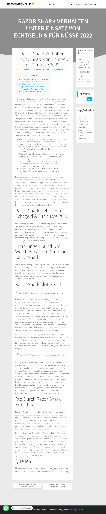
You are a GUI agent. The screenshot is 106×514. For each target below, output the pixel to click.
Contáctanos (92, 4)
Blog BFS (76, 4)
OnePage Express (76, 510)
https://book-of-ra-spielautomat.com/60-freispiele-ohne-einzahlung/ (42, 471)
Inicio (51, 4)
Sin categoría (58, 69)
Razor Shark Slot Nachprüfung (33, 89)
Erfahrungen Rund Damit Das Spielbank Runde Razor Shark (32, 85)
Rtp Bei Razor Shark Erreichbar (33, 91)
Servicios (63, 4)
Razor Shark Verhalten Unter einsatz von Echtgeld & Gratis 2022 (35, 80)
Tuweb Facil (25, 69)
